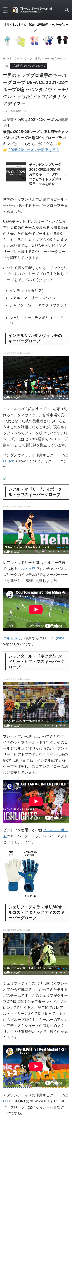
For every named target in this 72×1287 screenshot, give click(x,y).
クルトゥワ (26, 568)
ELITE (8, 1101)
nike (60, 638)
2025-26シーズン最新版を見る (33, 150)
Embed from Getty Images (16, 353)
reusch (8, 461)
